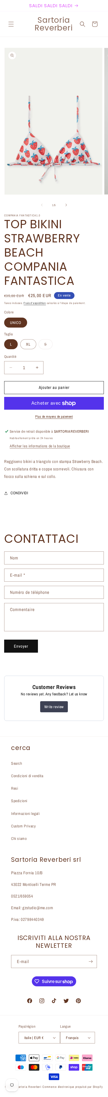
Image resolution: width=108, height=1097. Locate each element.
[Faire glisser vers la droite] (66, 205)
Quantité (10, 356)
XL (28, 344)
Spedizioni (19, 800)
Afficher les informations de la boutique (40, 446)
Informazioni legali (25, 813)
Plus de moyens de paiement (54, 416)
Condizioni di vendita (27, 775)
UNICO (15, 322)
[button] (11, 24)
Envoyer (21, 646)
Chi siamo (19, 838)
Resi (14, 788)
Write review (54, 706)
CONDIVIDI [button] (19, 492)
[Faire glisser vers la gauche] (42, 205)
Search (16, 763)
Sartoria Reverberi (29, 1087)
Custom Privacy (23, 826)
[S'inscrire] (90, 961)
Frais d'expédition (35, 303)
